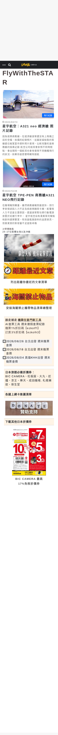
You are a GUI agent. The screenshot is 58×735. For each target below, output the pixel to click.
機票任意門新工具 (29, 320)
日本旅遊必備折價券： (20, 372)
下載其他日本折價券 (18, 421)
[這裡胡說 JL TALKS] (29, 64)
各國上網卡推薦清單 (18, 394)
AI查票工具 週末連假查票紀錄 (25, 324)
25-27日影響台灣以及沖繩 (16, 231)
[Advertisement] (29, 30)
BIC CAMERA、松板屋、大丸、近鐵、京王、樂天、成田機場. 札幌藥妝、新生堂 (28, 380)
